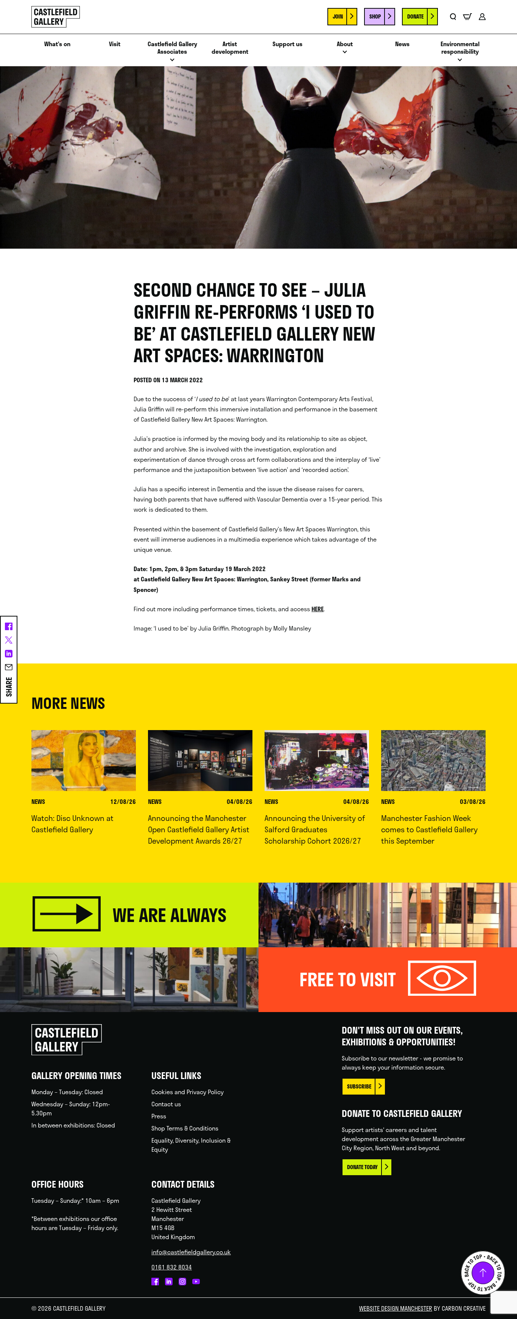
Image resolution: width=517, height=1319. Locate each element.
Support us (287, 44)
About (345, 44)
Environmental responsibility (460, 48)
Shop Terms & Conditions (184, 1128)
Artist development (230, 48)
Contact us (166, 1104)
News (402, 44)
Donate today (362, 1167)
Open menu (172, 62)
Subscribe (359, 1086)
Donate (415, 16)
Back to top (483, 1273)
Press (158, 1116)
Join (338, 16)
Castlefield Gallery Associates (172, 48)
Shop (375, 16)
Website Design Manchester (395, 1308)
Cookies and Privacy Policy (187, 1091)
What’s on (57, 44)
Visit (114, 44)
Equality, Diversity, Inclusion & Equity (190, 1144)
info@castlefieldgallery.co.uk (191, 1252)
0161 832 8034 (171, 1267)
